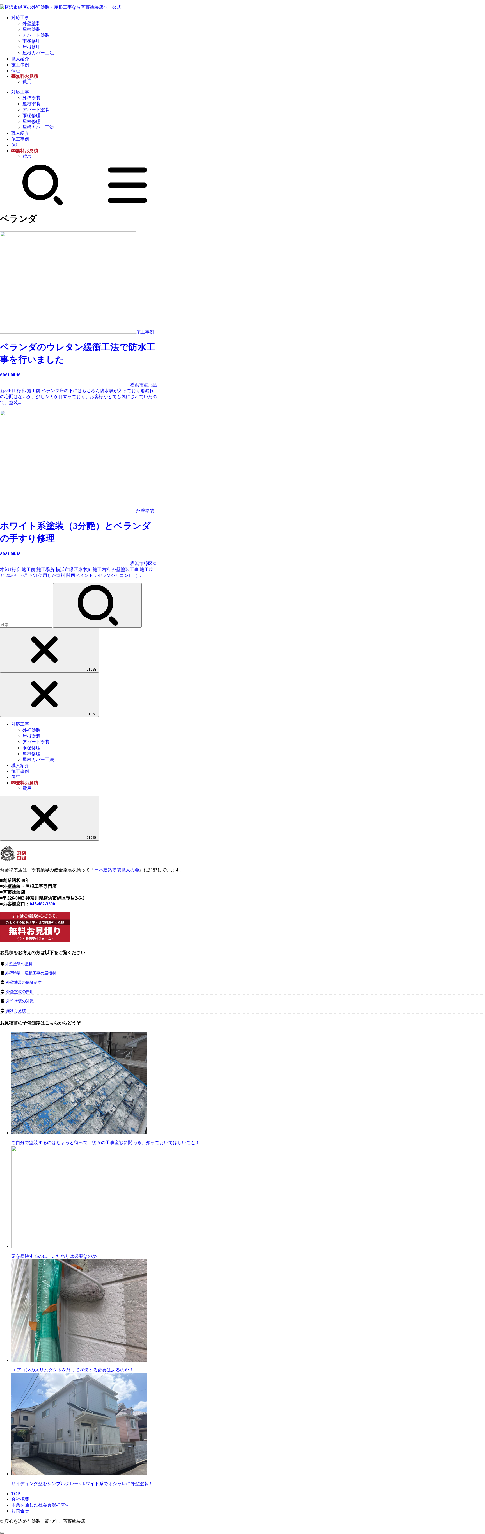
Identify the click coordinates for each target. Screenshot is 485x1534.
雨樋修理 (31, 41)
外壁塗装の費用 (20, 992)
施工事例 (20, 64)
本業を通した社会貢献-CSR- (39, 1505)
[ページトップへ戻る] (2, 1533)
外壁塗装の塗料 (19, 964)
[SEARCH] (42, 204)
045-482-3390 (42, 903)
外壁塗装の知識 (20, 1001)
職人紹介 (20, 58)
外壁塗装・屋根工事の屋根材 (30, 973)
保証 (15, 70)
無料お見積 (16, 1011)
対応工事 (20, 17)
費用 (26, 81)
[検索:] (26, 624)
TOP (15, 1493)
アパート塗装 (35, 35)
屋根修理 (31, 47)
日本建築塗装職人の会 (116, 870)
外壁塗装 (31, 23)
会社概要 (20, 1499)
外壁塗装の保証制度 (24, 982)
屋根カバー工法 (38, 53)
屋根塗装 (31, 29)
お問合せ (20, 1510)
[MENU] (127, 204)
